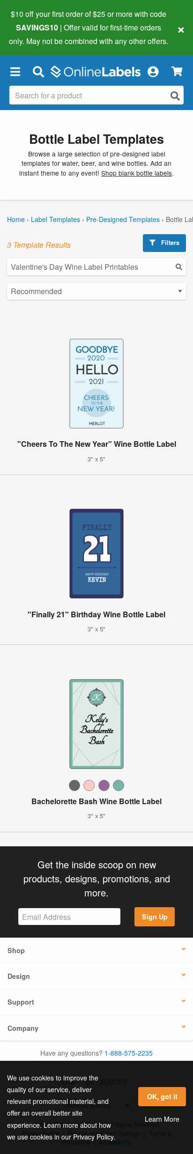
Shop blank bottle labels (136, 173)
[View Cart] (176, 71)
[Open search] (175, 95)
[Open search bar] (38, 71)
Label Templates (55, 219)
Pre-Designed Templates (123, 219)
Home (16, 219)
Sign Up (155, 916)
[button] (15, 71)
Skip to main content (34, 33)
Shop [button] (16, 950)
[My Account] (152, 71)
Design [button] (18, 976)
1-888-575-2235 (128, 1053)
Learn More (162, 1119)
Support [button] (20, 1001)
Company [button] (22, 1028)
